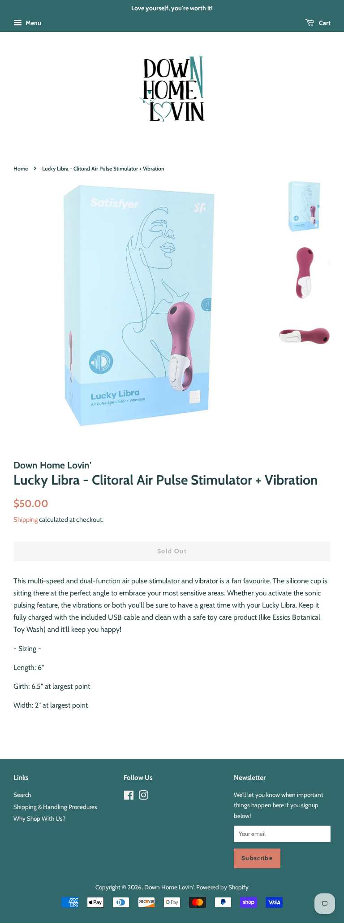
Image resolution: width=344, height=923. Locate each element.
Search (22, 794)
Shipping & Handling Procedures (55, 806)
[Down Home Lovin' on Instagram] (143, 797)
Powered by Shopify (222, 887)
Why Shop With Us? (39, 818)
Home (20, 168)
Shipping (25, 520)
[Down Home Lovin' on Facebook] (129, 797)
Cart (324, 23)
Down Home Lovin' (169, 887)
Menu (32, 23)
